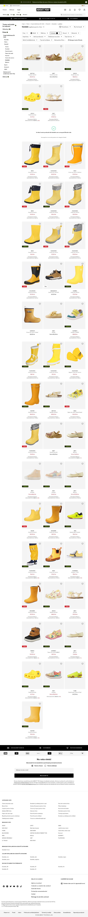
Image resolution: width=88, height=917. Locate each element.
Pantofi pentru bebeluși (36, 813)
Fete (28, 24)
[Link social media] (4, 886)
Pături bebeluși (62, 806)
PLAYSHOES (61, 838)
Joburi (19, 912)
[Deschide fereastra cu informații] (86, 2)
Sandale (54, 24)
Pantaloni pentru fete (64, 811)
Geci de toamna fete (63, 803)
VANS (59, 825)
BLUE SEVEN (5, 833)
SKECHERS (33, 830)
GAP (31, 838)
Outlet (6, 5)
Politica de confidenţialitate (21, 782)
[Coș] (84, 10)
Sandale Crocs (6, 849)
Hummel (60, 833)
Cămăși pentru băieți (7, 818)
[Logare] (70, 10)
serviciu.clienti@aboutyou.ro (29, 784)
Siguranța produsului (78, 912)
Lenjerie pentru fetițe (8, 808)
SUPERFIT (60, 835)
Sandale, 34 (61, 866)
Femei (5, 9)
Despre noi (6, 912)
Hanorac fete (33, 811)
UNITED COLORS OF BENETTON (38, 833)
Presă (13, 912)
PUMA (3, 830)
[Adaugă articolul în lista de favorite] (40, 46)
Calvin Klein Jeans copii (64, 830)
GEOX (3, 825)
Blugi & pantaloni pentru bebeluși (10, 816)
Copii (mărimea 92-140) (37, 24)
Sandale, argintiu (34, 859)
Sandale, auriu (5, 859)
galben (60, 24)
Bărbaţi (12, 9)
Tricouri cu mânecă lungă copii (38, 818)
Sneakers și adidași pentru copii (38, 803)
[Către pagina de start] (11, 880)
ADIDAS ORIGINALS (7, 838)
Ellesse (32, 835)
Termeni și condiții (46, 912)
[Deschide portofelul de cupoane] (65, 10)
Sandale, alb (33, 857)
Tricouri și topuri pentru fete (37, 808)
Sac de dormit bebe (63, 808)
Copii (18, 9)
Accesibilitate (67, 912)
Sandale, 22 (33, 869)
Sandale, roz (5, 857)
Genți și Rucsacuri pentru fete (38, 806)
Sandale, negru (62, 857)
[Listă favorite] (80, 10)
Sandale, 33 (5, 869)
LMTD (31, 825)
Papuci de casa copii (7, 813)
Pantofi (48, 24)
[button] (65, 27)
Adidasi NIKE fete (6, 811)
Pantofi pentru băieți (35, 816)
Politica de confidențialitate (31, 912)
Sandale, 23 (33, 866)
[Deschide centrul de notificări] (75, 9)
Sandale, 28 (5, 866)
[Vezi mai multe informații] (32, 81)
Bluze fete (5, 806)
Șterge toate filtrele (76, 40)
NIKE (3, 835)
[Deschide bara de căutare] (61, 14)
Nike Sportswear (34, 828)
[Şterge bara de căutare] (84, 14)
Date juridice (57, 912)
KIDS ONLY (5, 828)
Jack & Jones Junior (63, 828)
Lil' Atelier (5, 840)
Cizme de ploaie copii (7, 803)
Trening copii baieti (63, 813)
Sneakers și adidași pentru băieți (66, 816)
